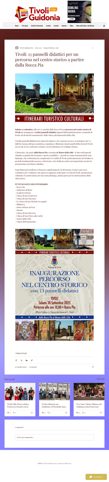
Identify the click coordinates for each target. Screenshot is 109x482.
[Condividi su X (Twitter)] (21, 360)
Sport (62, 33)
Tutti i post (8, 33)
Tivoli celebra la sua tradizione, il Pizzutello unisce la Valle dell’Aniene (54, 405)
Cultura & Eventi (36, 33)
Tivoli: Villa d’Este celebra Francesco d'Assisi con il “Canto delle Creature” (18, 405)
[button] (102, 33)
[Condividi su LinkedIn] (27, 360)
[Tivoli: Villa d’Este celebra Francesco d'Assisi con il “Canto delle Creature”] (20, 391)
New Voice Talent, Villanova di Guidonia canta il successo (88, 405)
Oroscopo (51, 33)
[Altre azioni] (92, 48)
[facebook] (104, 26)
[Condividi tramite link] (32, 360)
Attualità (21, 33)
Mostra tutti (101, 379)
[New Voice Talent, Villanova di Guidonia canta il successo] (89, 391)
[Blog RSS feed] (54, 238)
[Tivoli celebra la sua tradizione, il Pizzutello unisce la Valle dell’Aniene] (54, 391)
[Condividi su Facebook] (16, 360)
